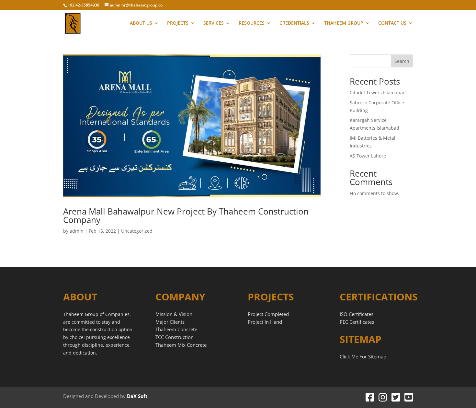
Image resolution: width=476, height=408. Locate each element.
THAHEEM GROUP (343, 23)
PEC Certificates (357, 322)
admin (77, 231)
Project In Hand (265, 322)
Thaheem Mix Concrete (181, 345)
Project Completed (268, 314)
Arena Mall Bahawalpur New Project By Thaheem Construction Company (186, 215)
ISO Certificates (356, 314)
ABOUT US (141, 23)
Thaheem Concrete (176, 329)
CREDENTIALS (294, 23)
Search (401, 61)
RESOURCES (252, 23)
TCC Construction (174, 337)
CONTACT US (392, 23)
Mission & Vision (173, 314)
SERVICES (213, 23)
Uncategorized (137, 231)
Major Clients (170, 322)
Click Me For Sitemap (363, 356)
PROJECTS (177, 23)
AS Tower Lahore (368, 156)
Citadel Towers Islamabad (378, 92)
